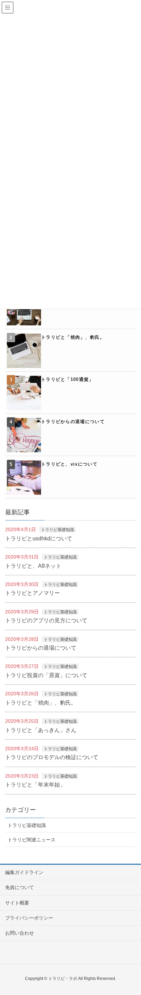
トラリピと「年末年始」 (35, 785)
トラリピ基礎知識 (57, 529)
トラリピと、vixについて (69, 464)
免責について (19, 887)
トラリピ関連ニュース (31, 839)
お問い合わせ (19, 933)
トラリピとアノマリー (32, 593)
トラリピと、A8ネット (33, 566)
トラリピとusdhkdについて (38, 538)
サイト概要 (17, 903)
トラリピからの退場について (73, 421)
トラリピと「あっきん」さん (40, 730)
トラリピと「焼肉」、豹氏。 (73, 337)
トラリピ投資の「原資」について (46, 675)
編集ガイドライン (24, 872)
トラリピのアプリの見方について (46, 620)
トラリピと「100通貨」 (67, 379)
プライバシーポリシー (29, 918)
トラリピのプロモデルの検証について (51, 757)
